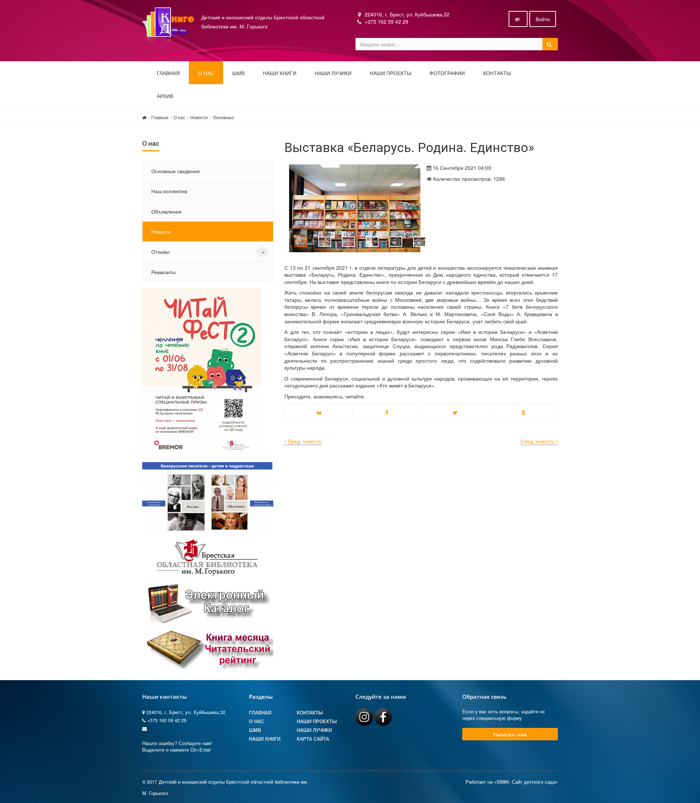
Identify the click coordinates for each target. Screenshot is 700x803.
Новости (199, 117)
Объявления (166, 211)
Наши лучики (314, 730)
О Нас (256, 721)
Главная (168, 73)
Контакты (497, 73)
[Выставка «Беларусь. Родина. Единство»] (350, 208)
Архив (165, 96)
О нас (179, 117)
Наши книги (279, 73)
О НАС (206, 73)
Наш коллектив (169, 191)
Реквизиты (163, 272)
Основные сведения (175, 171)
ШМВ (238, 73)
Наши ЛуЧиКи (333, 73)
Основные (223, 117)
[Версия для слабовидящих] (518, 19)
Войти (543, 19)
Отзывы (160, 251)
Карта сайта (313, 739)
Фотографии (447, 73)
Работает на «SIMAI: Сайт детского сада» (512, 782)
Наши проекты (390, 73)
